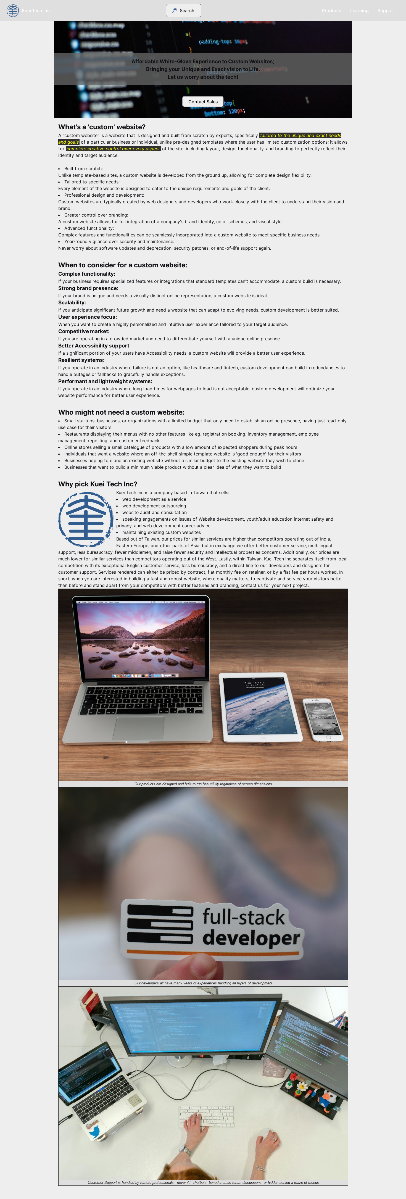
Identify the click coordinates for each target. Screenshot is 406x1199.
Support (386, 10)
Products (331, 10)
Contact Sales (203, 101)
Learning (359, 10)
